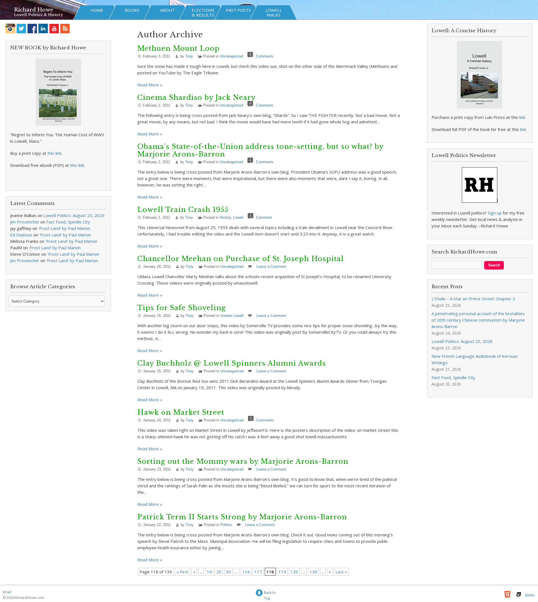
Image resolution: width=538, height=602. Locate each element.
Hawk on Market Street (180, 412)
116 (246, 572)
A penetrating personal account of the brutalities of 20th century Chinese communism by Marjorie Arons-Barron (478, 320)
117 (258, 572)
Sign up (495, 213)
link (522, 117)
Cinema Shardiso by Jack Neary (196, 97)
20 (218, 572)
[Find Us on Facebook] (32, 28)
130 (313, 572)
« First (183, 572)
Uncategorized (231, 56)
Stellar (530, 595)
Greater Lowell (232, 315)
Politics (226, 525)
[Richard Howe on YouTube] (54, 28)
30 (228, 572)
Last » (341, 572)
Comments (264, 56)
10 (209, 572)
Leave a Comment (271, 266)
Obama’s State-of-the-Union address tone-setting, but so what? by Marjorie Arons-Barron (260, 150)
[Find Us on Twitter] (21, 28)
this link (54, 153)
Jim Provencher (24, 222)
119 (282, 572)
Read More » (149, 84)
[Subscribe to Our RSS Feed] (65, 28)
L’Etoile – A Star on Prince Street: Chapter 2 (473, 298)
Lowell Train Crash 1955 (182, 210)
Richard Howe (33, 10)
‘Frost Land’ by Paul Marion (64, 228)
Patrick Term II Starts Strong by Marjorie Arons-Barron (242, 517)
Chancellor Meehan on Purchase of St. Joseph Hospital (240, 259)
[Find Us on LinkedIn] (43, 28)
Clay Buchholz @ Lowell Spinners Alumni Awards (231, 363)
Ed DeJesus (21, 234)
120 (294, 572)
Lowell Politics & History (38, 15)
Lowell (238, 217)
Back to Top (270, 593)
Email (7, 592)
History (225, 217)
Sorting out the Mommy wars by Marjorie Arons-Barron (242, 461)
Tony (189, 56)
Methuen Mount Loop (178, 48)
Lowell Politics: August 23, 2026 (74, 215)
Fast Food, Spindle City (68, 222)
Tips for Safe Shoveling (181, 308)
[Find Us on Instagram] (10, 28)
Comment (264, 217)
